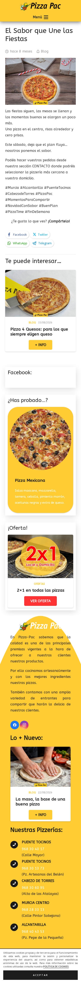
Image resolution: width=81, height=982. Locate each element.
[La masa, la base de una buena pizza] (40, 750)
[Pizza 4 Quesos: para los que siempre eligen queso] (40, 273)
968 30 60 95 (33, 888)
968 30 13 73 (33, 868)
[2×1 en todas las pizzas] (40, 538)
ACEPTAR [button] (40, 975)
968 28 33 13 (33, 910)
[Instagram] (24, 725)
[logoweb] (40, 6)
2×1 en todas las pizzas (40, 590)
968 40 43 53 (33, 932)
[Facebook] (14, 725)
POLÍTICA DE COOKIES (56, 966)
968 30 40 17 (33, 849)
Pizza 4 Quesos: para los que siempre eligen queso (39, 332)
